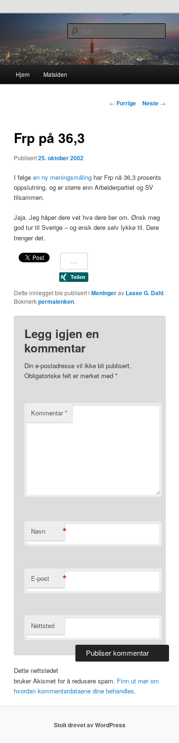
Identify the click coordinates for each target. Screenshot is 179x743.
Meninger (103, 293)
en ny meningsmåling (62, 177)
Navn (47, 531)
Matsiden (55, 74)
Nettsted (42, 625)
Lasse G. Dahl (144, 293)
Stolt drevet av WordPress (90, 725)
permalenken (56, 301)
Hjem (23, 74)
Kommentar (49, 412)
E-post (47, 578)
